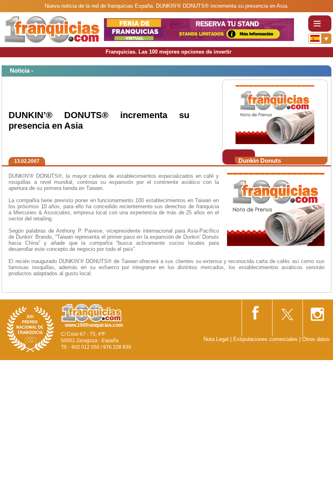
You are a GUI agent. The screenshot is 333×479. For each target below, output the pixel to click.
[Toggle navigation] (319, 23)
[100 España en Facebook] (256, 311)
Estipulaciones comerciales (266, 339)
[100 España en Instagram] (317, 312)
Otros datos (316, 339)
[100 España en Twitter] (286, 312)
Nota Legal (216, 339)
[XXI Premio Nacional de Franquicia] (30, 329)
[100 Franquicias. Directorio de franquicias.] (52, 29)
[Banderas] (319, 38)
